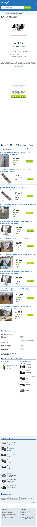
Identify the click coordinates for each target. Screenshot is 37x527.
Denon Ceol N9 (29, 370)
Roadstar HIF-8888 (11, 485)
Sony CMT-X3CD (11, 448)
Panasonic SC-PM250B (29, 365)
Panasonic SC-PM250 (12, 455)
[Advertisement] (18, 124)
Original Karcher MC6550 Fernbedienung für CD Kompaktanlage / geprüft (14, 188)
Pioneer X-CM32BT (30, 376)
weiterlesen (19, 66)
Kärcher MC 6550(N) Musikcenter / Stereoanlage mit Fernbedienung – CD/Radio (15, 307)
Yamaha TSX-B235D (12, 442)
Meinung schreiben (18, 96)
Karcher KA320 (10, 473)
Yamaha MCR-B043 (30, 383)
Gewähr (21, 499)
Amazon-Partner (26, 517)
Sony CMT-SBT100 (11, 467)
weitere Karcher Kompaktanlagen (27, 340)
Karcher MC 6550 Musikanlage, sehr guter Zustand (15, 239)
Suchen (27, 7)
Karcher (21, 339)
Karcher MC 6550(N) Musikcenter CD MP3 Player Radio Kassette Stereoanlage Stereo (16, 222)
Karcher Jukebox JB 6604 (12, 366)
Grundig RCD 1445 (30, 389)
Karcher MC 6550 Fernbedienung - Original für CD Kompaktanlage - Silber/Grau (15, 153)
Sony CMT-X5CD (11, 461)
